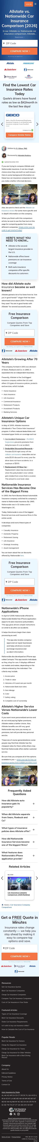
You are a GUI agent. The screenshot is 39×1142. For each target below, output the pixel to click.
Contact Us (6, 1085)
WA (22, 1105)
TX (11, 1105)
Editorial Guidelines (9, 1073)
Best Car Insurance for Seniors (13, 1041)
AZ (8, 1095)
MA (20, 1099)
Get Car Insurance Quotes (11, 987)
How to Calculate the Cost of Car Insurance (18, 1029)
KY (9, 1099)
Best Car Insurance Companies (13, 991)
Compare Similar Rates (19, 135)
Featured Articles (9, 1010)
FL (27, 1095)
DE (21, 1095)
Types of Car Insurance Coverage (14, 1014)
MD (17, 1099)
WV (25, 1105)
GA (29, 1095)
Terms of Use (26, 56)
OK (27, 1102)
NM (13, 1102)
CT (19, 1095)
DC (24, 1095)
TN (8, 1105)
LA (12, 1099)
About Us (5, 1069)
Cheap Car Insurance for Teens (13, 1049)
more (7, 126)
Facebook (11, 1114)
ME (14, 1099)
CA (13, 1095)
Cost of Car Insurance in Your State (15, 1002)
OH (24, 1102)
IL (36, 1095)
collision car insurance (13, 454)
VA (19, 1105)
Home (6, 905)
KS (7, 1099)
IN (2, 1099)
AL (3, 1095)
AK (5, 1095)
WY (31, 1105)
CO (16, 1095)
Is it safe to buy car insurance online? (15, 1026)
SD (5, 1105)
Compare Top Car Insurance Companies (17, 998)
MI (23, 1099)
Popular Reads (8, 1037)
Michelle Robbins (24, 155)
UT (13, 1105)
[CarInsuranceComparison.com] (20, 1110)
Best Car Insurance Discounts (13, 1018)
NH (8, 1102)
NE (3, 1102)
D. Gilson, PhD (21, 148)
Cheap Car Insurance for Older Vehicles (16, 1053)
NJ (11, 1102)
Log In (28, 4)
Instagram (18, 1114)
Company (6, 1065)
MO (31, 1099)
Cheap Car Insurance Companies (14, 995)
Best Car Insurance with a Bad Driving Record (16, 1056)
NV (5, 1102)
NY (16, 1102)
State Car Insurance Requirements (15, 1022)
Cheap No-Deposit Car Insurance (14, 1045)
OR (30, 1102)
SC (3, 1105)
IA (4, 1099)
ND (21, 1102)
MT (34, 1099)
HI (32, 1095)
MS (29, 1099)
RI (35, 1102)
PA (33, 1102)
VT (16, 1105)
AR (11, 1095)
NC (19, 1102)
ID (34, 1095)
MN (26, 1099)
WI (28, 1105)
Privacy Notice (7, 1077)
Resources (6, 983)
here (22, 555)
